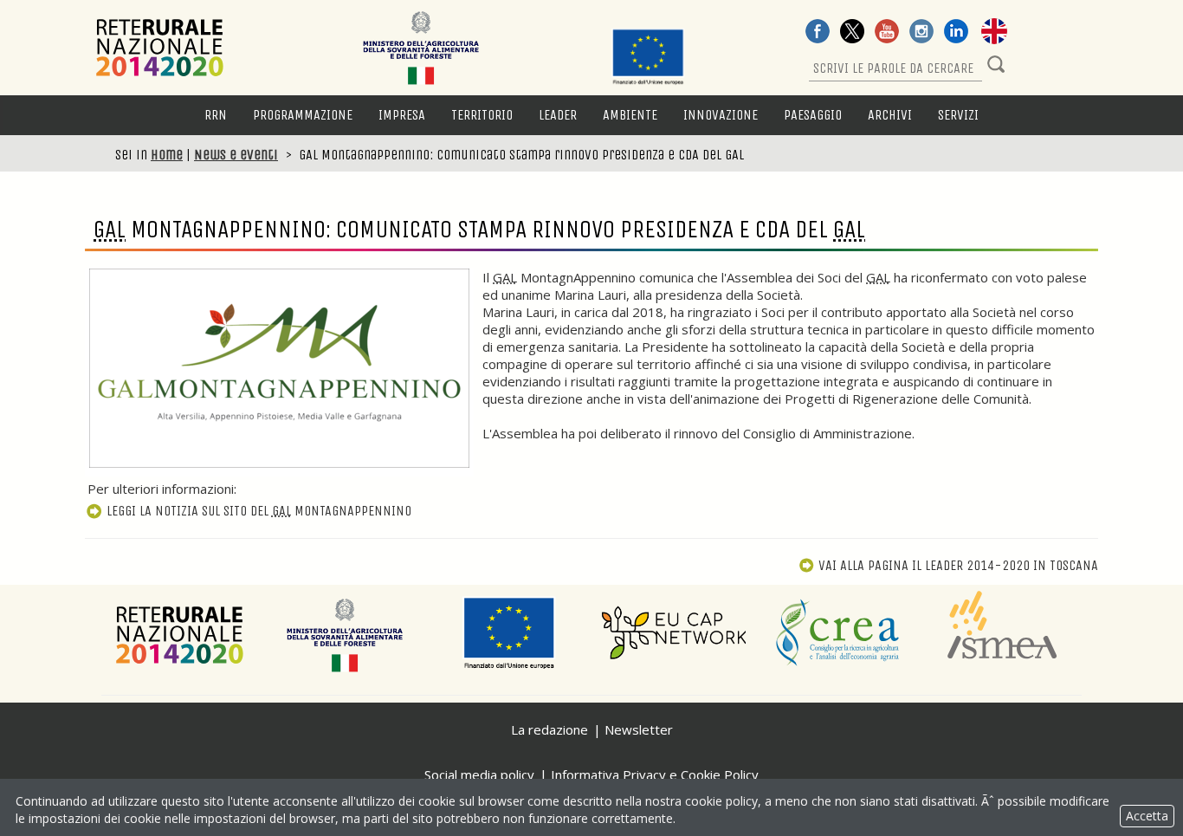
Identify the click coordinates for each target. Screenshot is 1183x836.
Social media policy (479, 774)
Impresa (401, 115)
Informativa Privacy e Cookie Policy (655, 774)
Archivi (890, 115)
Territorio (482, 115)
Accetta (1147, 815)
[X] (852, 33)
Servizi (958, 115)
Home (167, 154)
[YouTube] (887, 33)
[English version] (994, 33)
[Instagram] (921, 33)
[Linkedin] (956, 33)
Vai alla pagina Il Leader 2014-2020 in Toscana (958, 565)
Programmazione (302, 115)
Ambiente (630, 115)
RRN (215, 115)
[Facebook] (817, 33)
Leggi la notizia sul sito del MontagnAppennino (259, 510)
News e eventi (236, 154)
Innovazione (720, 115)
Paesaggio (813, 115)
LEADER (558, 115)
